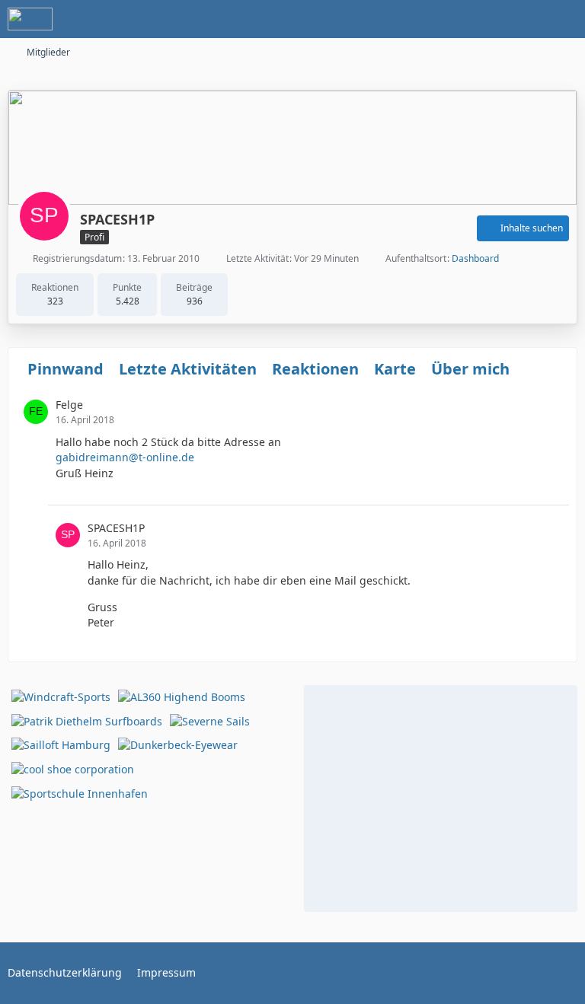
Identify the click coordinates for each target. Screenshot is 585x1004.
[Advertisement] (441, 796)
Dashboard (475, 258)
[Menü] (565, 19)
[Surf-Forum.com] (30, 19)
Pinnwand (65, 369)
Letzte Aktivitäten (188, 369)
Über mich (470, 369)
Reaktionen (315, 369)
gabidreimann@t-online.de (125, 457)
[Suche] (489, 19)
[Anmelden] (527, 19)
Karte (395, 369)
